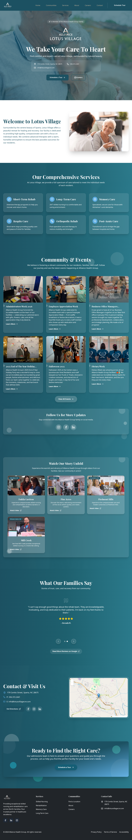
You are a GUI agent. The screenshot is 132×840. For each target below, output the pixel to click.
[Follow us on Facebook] (66, 427)
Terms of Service (110, 832)
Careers (88, 5)
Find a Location (74, 801)
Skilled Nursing (42, 801)
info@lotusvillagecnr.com (46, 68)
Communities (51, 5)
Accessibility (124, 832)
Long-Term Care (42, 813)
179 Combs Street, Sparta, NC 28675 (22, 692)
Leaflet (114, 716)
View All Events (64, 399)
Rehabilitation (41, 805)
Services (65, 5)
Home (37, 5)
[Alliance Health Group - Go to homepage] (7, 5)
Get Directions (12, 709)
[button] (98, 695)
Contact (100, 5)
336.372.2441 (74, 64)
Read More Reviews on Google (64, 651)
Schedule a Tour (56, 77)
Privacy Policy (96, 832)
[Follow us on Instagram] (58, 427)
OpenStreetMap (122, 716)
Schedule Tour (119, 5)
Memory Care (41, 809)
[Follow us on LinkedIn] (73, 427)
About (76, 5)
